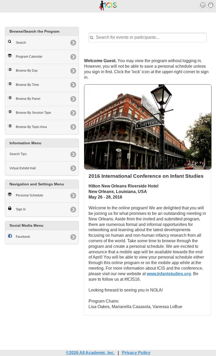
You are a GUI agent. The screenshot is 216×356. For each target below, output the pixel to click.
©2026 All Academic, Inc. (90, 352)
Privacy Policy (136, 352)
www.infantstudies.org (169, 273)
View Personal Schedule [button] (203, 5)
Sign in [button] (211, 5)
